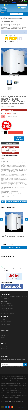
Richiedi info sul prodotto (10, 143)
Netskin (7, 403)
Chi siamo (3, 319)
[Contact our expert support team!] (4, 5)
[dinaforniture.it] (4, 9)
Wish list (3, 350)
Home (2, 17)
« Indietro (3, 201)
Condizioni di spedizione (6, 321)
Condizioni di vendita (5, 324)
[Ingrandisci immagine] (26, 215)
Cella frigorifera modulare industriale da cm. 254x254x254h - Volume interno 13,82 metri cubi (13, 235)
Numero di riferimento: (5, 106)
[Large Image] (14, 406)
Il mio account (4, 346)
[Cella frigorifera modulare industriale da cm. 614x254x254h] (10, 82)
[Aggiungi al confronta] (26, 213)
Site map (3, 337)
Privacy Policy (4, 322)
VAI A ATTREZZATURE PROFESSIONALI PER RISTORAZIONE (16, 201)
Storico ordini (4, 348)
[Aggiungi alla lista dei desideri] (26, 211)
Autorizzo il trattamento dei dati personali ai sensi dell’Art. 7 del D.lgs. (13, 366)
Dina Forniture (12, 401)
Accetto (25, 1)
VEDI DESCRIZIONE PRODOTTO (8, 110)
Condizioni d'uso (4, 335)
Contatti (2, 333)
